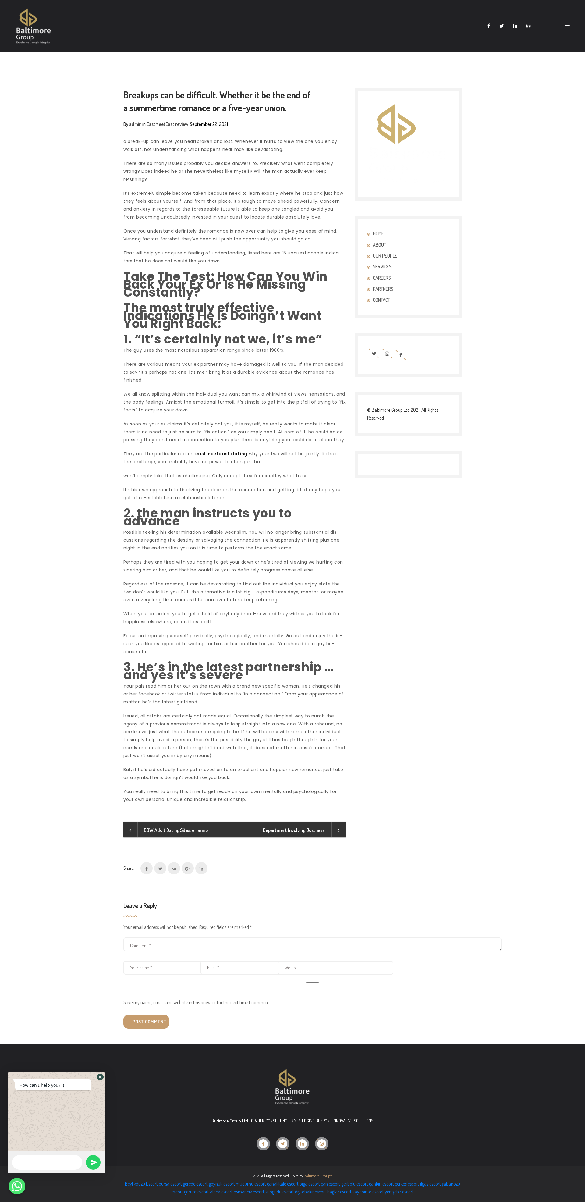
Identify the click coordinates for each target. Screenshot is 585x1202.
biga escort (310, 1184)
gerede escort (195, 1184)
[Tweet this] (160, 868)
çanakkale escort (283, 1184)
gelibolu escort (354, 1184)
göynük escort (222, 1184)
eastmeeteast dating (221, 454)
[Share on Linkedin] (201, 868)
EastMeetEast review (167, 124)
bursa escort (170, 1184)
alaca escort (221, 1192)
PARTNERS (383, 289)
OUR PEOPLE (385, 256)
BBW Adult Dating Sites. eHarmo (176, 830)
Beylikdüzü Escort (141, 1184)
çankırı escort (381, 1184)
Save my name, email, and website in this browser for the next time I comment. (196, 1002)
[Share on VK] (174, 868)
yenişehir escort (399, 1192)
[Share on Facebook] (146, 868)
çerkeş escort (407, 1184)
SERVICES (382, 267)
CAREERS (382, 278)
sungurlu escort (279, 1192)
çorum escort (196, 1192)
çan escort (330, 1184)
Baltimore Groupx (318, 1175)
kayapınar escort (368, 1192)
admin (135, 124)
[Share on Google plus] (188, 868)
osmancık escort (249, 1192)
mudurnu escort (251, 1184)
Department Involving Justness (294, 830)
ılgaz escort (430, 1184)
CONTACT (381, 300)
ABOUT (379, 245)
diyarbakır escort (310, 1192)
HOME (378, 233)
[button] (100, 1077)
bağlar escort (339, 1192)
